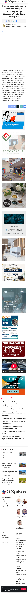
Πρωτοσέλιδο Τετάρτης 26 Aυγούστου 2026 (14, 401)
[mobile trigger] (3, 1)
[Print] (16, 21)
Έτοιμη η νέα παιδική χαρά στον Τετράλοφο (14, 409)
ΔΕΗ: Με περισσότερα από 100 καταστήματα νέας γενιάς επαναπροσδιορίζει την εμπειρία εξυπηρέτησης (14, 413)
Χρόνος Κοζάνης (11, 24)
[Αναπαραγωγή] (3, 371)
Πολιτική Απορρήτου (14, 589)
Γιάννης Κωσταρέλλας (19, 506)
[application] (14, 366)
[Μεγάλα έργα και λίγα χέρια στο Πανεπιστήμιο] (22, 472)
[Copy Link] (14, 21)
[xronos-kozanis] (12, 1)
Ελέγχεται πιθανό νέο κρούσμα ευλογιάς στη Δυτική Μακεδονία (8, 480)
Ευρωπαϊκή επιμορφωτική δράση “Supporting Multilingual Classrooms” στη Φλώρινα (13, 438)
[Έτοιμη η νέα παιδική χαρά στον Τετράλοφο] (22, 465)
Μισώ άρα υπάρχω (7, 443)
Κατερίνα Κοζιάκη (24, 517)
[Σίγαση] (22, 371)
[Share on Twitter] (9, 21)
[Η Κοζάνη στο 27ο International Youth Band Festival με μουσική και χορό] (22, 454)
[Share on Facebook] (7, 21)
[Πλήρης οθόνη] (24, 371)
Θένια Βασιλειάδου (19, 517)
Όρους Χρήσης (7, 590)
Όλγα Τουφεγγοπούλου (19, 528)
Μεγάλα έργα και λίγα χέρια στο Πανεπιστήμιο (14, 418)
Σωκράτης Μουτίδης (24, 506)
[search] (22, 1)
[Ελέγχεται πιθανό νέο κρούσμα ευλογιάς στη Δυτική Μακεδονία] (22, 480)
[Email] (11, 21)
